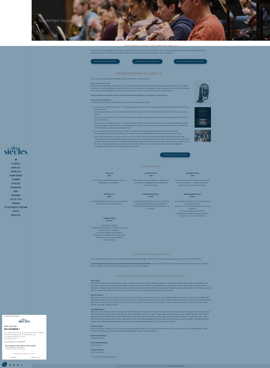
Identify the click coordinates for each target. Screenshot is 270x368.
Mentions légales (130, 366)
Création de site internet (142, 366)
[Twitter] (18, 365)
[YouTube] (10, 365)
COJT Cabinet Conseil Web (177, 366)
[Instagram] (21, 365)
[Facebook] (14, 365)
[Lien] (16, 150)
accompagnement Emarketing (158, 366)
